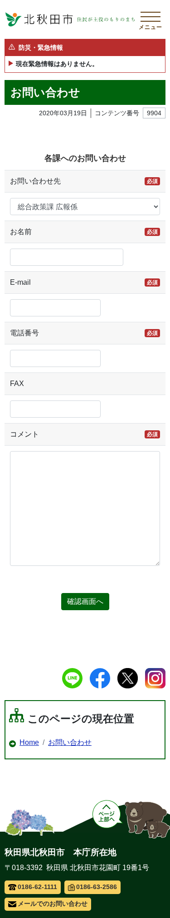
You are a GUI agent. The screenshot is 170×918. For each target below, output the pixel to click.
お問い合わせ (70, 742)
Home (29, 742)
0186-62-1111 (37, 886)
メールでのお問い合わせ (52, 903)
